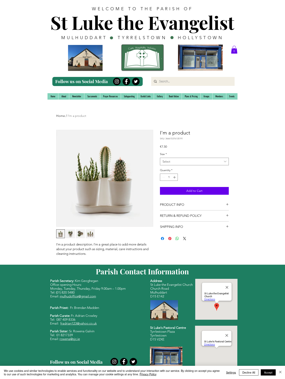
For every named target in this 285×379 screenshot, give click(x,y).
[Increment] (174, 177)
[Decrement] (163, 177)
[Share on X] (184, 238)
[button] (234, 50)
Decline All (248, 372)
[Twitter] (136, 81)
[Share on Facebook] (162, 238)
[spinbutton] (168, 177)
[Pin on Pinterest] (170, 238)
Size (163, 154)
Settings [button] (231, 372)
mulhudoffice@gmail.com (78, 296)
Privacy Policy (148, 374)
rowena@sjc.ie (70, 339)
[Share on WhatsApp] (177, 238)
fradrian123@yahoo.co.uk (78, 323)
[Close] (280, 372)
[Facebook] (126, 81)
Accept (268, 372)
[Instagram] (117, 81)
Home (60, 116)
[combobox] (194, 161)
